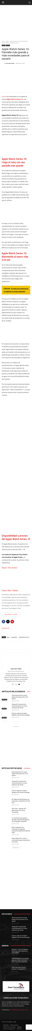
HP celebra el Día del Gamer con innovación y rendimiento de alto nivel (21, 801)
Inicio (3, 41)
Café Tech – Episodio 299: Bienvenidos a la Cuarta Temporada (19, 810)
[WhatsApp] (21, 68)
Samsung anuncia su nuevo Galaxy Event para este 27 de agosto (20, 697)
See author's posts (11, 614)
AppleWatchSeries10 (24, 637)
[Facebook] (9, 68)
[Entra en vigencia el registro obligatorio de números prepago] (6, 715)
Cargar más (15, 847)
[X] (13, 68)
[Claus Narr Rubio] (3, 63)
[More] (25, 68)
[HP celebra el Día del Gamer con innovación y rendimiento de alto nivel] (6, 801)
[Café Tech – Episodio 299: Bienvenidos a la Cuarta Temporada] (6, 811)
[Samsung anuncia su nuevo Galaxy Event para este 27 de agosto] (6, 697)
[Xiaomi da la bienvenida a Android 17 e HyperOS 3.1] (6, 969)
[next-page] (6, 721)
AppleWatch (14, 637)
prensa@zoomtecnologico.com (19, 1010)
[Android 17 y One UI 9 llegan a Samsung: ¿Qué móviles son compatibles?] (6, 951)
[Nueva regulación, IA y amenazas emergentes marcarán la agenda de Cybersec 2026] (6, 829)
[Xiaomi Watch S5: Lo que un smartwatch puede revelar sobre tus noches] (6, 841)
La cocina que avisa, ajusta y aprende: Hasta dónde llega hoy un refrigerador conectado (20, 819)
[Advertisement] (16, 22)
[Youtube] (19, 684)
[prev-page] (3, 721)
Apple (7, 41)
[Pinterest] (17, 68)
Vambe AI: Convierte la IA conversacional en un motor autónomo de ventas (19, 706)
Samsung (4, 699)
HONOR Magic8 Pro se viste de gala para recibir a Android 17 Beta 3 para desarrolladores (20, 960)
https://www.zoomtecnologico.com (16, 671)
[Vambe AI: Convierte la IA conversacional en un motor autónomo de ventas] (6, 706)
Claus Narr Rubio (10, 63)
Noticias (7, 45)
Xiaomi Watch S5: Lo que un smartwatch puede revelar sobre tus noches (21, 840)
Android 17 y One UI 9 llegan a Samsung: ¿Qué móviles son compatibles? (20, 951)
